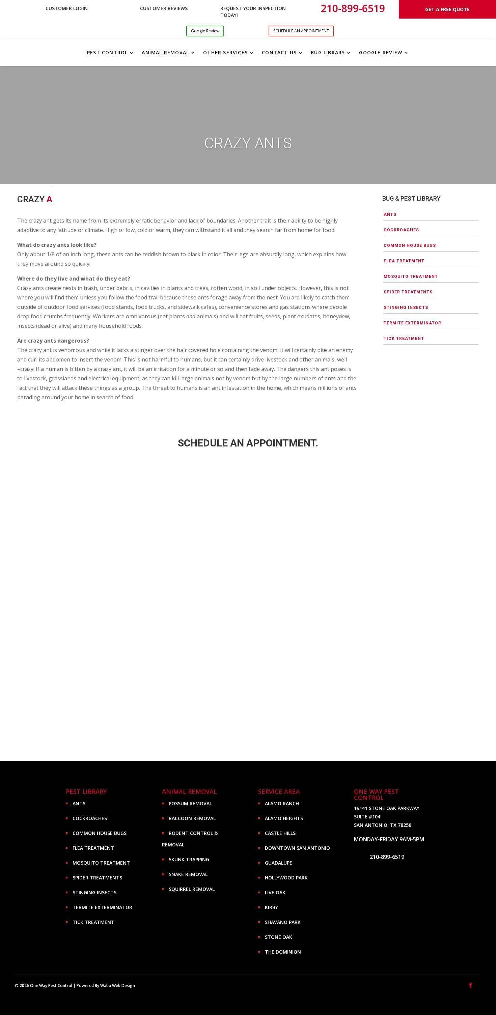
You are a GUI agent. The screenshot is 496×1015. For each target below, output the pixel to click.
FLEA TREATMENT (404, 261)
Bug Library (328, 52)
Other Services (225, 52)
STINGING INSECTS (406, 307)
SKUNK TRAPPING (189, 859)
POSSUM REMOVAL (190, 803)
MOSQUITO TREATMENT (411, 276)
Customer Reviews (164, 8)
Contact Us (279, 52)
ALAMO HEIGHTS (284, 818)
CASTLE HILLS (280, 833)
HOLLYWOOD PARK (286, 877)
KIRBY (271, 907)
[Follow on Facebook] (470, 985)
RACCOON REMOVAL (192, 818)
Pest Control (107, 52)
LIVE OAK (275, 892)
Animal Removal (165, 52)
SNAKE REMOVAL (188, 874)
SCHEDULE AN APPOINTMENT (301, 31)
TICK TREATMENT (404, 338)
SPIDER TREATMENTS (408, 292)
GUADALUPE (278, 863)
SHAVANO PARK (283, 922)
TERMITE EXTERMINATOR (412, 323)
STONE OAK (278, 937)
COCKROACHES (401, 230)
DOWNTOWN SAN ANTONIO (297, 848)
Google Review (205, 31)
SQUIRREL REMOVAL (192, 889)
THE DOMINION (283, 952)
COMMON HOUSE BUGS (410, 245)
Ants (390, 214)
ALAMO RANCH (282, 803)
